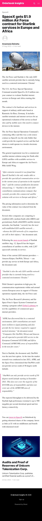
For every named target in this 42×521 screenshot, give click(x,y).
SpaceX (5, 12)
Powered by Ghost (21, 504)
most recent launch (20, 240)
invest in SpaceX (15, 417)
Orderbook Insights (13, 3)
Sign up (21, 499)
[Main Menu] (38, 3)
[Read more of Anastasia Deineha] (5, 38)
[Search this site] (34, 3)
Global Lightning (29, 305)
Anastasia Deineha (10, 44)
